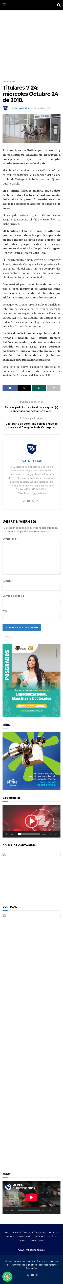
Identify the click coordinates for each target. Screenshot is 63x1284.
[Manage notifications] (7, 1276)
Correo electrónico (13, 596)
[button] (31, 821)
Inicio (5, 81)
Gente (33, 1240)
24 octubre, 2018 (42, 108)
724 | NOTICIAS (21, 108)
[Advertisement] (31, 43)
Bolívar (13, 81)
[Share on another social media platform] (54, 388)
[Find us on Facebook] (24, 1275)
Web (5, 611)
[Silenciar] (50, 834)
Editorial (17, 1232)
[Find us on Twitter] (28, 1275)
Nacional (28, 1232)
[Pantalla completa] (56, 834)
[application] (31, 821)
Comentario (10, 538)
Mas (41, 1240)
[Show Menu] (4, 5)
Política (52, 1232)
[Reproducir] (7, 834)
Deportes (38, 1236)
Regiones (41, 1232)
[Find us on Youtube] (32, 1275)
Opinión (50, 1236)
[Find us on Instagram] (37, 1275)
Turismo (22, 1240)
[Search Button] (58, 5)
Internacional (24, 1236)
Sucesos (10, 1236)
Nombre (7, 581)
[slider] (29, 834)
